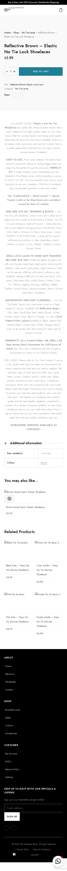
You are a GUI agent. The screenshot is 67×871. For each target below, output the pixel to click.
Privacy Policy (23, 849)
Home (7, 32)
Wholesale (10, 682)
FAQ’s (8, 761)
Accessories (11, 733)
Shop (16, 32)
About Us (9, 674)
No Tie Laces (28, 32)
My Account (11, 753)
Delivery (9, 777)
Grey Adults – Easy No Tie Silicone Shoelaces (47, 570)
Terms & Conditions (41, 849)
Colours (9, 725)
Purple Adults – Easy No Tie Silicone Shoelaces (48, 621)
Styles (8, 717)
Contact (9, 689)
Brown (44, 463)
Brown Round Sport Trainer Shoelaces (25, 507)
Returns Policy (12, 769)
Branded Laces (12, 710)
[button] (58, 861)
